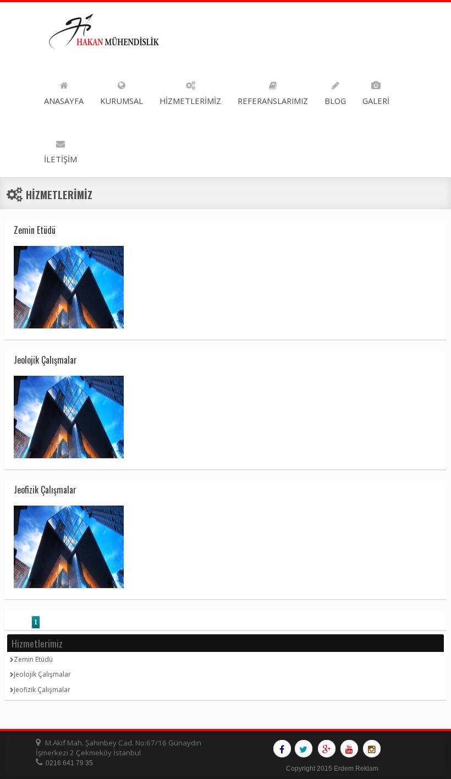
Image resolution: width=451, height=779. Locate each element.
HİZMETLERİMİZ (190, 100)
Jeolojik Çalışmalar (42, 674)
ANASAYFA (64, 100)
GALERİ (375, 100)
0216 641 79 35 (69, 763)
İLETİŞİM (60, 158)
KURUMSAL (121, 100)
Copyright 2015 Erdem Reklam (332, 768)
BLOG (335, 100)
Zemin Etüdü (33, 659)
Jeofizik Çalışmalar (42, 689)
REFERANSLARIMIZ (273, 100)
